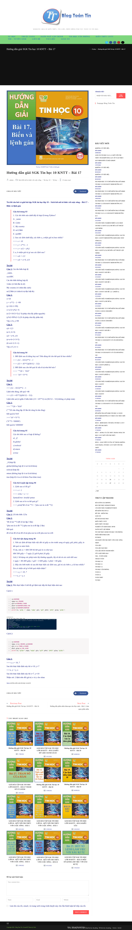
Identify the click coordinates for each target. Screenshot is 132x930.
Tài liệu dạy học (101, 548)
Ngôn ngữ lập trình (102, 529)
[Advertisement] (66, 66)
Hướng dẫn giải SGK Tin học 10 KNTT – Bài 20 (20, 749)
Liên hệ (119, 928)
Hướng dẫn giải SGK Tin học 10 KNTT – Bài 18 (75, 749)
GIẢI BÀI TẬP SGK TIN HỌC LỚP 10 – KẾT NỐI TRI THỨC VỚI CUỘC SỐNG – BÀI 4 (19, 859)
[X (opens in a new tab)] (106, 42)
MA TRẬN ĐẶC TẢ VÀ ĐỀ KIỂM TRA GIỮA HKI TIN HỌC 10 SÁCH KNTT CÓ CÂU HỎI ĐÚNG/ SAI (109, 352)
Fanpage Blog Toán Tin (106, 103)
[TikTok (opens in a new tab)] (122, 42)
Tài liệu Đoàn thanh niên (104, 550)
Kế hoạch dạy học (102, 518)
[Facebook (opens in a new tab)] (110, 42)
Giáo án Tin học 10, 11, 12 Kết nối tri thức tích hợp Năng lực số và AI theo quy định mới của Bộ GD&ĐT (109, 157)
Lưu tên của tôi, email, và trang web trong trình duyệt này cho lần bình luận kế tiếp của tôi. (48, 906)
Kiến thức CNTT (101, 521)
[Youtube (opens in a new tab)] (118, 42)
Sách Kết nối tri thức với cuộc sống (30, 180)
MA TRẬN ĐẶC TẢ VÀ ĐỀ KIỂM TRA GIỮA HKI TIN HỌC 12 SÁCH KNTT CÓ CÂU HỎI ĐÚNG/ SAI (109, 403)
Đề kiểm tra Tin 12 (101, 510)
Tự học (55, 180)
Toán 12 (98, 575)
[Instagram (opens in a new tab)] (114, 42)
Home (69, 927)
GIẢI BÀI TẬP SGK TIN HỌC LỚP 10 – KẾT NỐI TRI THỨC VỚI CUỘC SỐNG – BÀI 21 (47, 859)
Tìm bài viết (99, 91)
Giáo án (98, 516)
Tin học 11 (99, 564)
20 (110, 479)
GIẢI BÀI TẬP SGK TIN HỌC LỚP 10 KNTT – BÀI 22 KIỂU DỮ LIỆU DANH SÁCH (48, 750)
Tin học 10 (47, 180)
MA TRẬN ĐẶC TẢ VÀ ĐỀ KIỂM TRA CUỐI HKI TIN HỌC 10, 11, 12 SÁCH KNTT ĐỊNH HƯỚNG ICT (109, 213)
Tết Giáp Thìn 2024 (101, 553)
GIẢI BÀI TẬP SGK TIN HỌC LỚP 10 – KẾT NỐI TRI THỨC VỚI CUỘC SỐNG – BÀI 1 (19, 823)
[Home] (89, 49)
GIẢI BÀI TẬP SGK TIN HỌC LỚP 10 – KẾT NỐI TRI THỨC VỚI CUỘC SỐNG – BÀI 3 (47, 823)
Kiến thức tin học (102, 524)
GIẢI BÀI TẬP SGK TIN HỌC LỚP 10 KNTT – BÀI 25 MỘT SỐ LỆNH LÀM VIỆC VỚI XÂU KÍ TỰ (76, 860)
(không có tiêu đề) (102, 148)
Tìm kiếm (121, 95)
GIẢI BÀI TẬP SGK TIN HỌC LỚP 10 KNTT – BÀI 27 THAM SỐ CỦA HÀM (19, 787)
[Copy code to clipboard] (86, 600)
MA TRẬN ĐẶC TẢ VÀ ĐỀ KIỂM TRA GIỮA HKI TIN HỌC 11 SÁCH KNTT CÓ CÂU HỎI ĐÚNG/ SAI (109, 340)
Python (98, 537)
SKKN (97, 542)
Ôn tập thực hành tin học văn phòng (109, 532)
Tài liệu (98, 545)
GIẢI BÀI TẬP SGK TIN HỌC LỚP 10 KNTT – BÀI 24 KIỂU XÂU (76, 823)
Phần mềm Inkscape (102, 534)
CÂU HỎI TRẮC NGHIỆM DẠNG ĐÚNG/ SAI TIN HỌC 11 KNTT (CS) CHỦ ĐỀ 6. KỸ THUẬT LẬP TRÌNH (110, 250)
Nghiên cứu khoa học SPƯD (105, 526)
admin (11, 180)
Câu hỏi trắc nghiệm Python (106, 508)
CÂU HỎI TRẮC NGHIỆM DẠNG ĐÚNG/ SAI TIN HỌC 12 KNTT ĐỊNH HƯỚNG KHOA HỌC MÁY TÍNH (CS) (110, 238)
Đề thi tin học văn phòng (105, 928)
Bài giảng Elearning (103, 502)
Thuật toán (99, 558)
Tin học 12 (99, 567)
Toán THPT (99, 577)
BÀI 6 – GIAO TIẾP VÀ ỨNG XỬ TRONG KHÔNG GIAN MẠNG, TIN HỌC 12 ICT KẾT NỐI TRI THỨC (110, 444)
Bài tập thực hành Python (105, 505)
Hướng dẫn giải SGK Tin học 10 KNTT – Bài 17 (111, 49)
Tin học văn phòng (102, 569)
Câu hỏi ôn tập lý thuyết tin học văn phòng (87, 928)
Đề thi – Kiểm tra (101, 513)
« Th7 (97, 491)
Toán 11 (98, 572)
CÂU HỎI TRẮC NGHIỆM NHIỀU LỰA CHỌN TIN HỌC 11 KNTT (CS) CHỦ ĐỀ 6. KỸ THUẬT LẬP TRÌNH (109, 225)
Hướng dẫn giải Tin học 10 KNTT (20, 683)
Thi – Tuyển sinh (101, 556)
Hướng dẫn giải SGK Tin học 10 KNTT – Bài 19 (75, 786)
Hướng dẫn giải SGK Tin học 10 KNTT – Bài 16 (48, 786)
